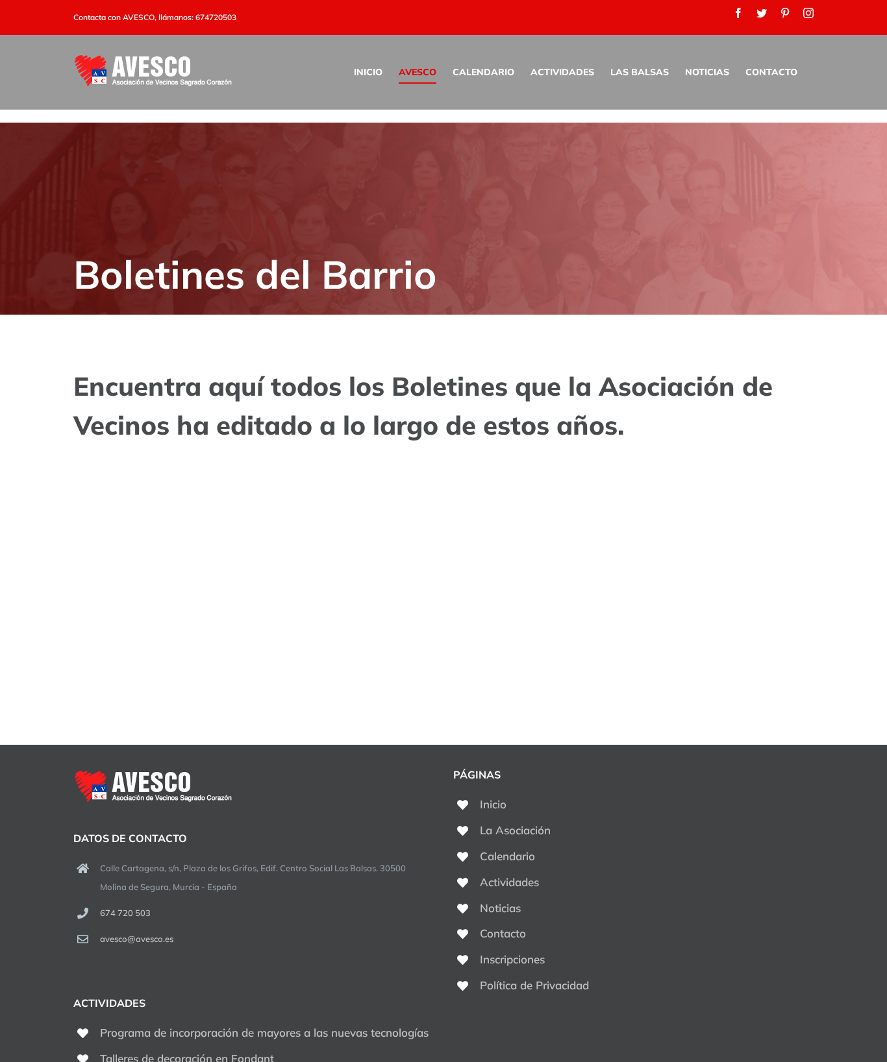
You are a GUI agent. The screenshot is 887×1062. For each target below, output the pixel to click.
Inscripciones (512, 959)
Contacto (503, 933)
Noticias (500, 908)
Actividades (509, 882)
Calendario (507, 856)
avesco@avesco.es (136, 939)
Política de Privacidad (534, 985)
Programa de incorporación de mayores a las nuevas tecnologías (264, 1032)
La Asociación (515, 830)
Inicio (493, 804)
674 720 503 (125, 913)
